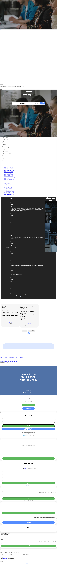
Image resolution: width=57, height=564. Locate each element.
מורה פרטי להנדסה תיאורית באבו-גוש (9, 171)
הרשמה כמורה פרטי (15, 357)
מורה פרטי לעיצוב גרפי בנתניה (8, 190)
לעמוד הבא (31, 330)
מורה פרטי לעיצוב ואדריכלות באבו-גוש (9, 167)
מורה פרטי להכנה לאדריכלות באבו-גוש (9, 170)
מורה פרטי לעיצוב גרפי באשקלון (8, 185)
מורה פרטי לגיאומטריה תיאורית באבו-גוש (9, 169)
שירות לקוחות (20, 357)
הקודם (25, 330)
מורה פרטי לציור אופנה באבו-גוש (8, 174)
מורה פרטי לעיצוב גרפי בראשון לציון (9, 192)
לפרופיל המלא (4, 325)
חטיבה (4, 149)
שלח (28, 458)
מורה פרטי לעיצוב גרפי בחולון (8, 188)
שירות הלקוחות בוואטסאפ (25, 435)
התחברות (28, 425)
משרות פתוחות (2, 357)
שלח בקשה (28, 522)
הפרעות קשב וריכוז (7, 153)
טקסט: (2, 539)
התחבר (27, 485)
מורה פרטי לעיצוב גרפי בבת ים (8, 187)
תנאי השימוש (26, 446)
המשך (1, 561)
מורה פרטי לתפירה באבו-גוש (8, 178)
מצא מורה (42, 103)
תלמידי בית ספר (6, 147)
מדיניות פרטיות (7, 357)
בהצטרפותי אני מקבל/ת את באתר (29, 446)
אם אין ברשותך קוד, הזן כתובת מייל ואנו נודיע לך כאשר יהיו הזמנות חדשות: (44, 517)
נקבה (4, 163)
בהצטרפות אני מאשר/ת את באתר (7, 558)
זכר (4, 162)
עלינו (22, 357)
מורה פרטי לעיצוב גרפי (7, 183)
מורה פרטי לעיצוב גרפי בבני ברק (8, 186)
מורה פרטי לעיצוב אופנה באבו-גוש (8, 172)
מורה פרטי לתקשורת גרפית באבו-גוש (9, 179)
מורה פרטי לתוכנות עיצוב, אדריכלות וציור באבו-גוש (11, 177)
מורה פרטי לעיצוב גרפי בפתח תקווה (9, 191)
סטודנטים (5, 158)
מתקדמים (5, 146)
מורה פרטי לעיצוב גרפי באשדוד (8, 184)
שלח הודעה (28, 545)
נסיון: (3, 142)
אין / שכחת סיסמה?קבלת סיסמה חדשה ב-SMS (28, 429)
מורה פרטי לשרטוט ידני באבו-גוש (8, 176)
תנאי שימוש (10, 357)
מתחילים (5, 144)
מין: (2, 160)
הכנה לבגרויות (6, 151)
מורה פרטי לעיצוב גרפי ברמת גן (8, 193)
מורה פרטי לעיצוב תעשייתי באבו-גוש (9, 173)
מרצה (4, 156)
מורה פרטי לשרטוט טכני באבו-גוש (8, 175)
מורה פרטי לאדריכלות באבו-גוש (8, 168)
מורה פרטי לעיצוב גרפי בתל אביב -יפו (9, 194)
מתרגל (4, 155)
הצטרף (28, 483)
